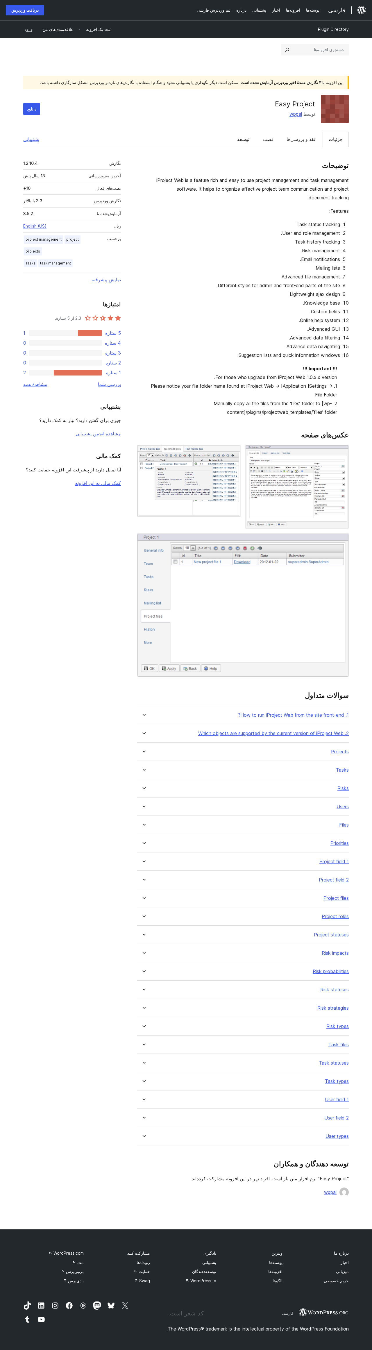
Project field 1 (334, 861)
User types (337, 1136)
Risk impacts (335, 953)
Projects (340, 751)
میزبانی (342, 1271)
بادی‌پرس (73, 1280)
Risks (343, 788)
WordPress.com (66, 1253)
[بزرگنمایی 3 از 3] (341, 541)
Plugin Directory (333, 29)
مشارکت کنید (138, 1253)
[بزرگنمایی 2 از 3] (233, 453)
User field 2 (336, 1118)
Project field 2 (334, 880)
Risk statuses (334, 990)
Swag (142, 1280)
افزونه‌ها (275, 1271)
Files (344, 825)
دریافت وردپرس (25, 10)
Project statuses (331, 935)
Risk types (337, 1026)
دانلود (31, 108)
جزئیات (336, 139)
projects (33, 251)
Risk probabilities (331, 971)
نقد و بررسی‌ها (301, 139)
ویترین (276, 1253)
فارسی (287, 1313)
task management (55, 263)
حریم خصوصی (336, 1280)
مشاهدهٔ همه (35, 384)
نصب (268, 139)
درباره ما (341, 1253)
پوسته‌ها (275, 1262)
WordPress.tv (200, 1280)
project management (44, 239)
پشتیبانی (31, 139)
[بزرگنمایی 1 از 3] (341, 453)
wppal (295, 114)
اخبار (345, 1262)
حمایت (142, 1271)
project (72, 239)
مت (78, 1262)
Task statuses (334, 1063)
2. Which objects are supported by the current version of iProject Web (273, 733)
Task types (337, 1081)
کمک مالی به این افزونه (98, 483)
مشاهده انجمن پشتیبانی (98, 434)
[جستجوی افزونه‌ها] (287, 50)
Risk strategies (333, 1008)
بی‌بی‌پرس (72, 1271)
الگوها (277, 1280)
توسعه (243, 139)
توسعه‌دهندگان (204, 1271)
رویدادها (143, 1262)
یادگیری (209, 1253)
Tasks (342, 770)
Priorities (339, 843)
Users (343, 806)
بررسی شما (109, 384)
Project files (336, 898)
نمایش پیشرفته (106, 279)
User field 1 (337, 1099)
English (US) (34, 225)
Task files (338, 1044)
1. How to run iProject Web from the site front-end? (293, 715)
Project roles (335, 916)
